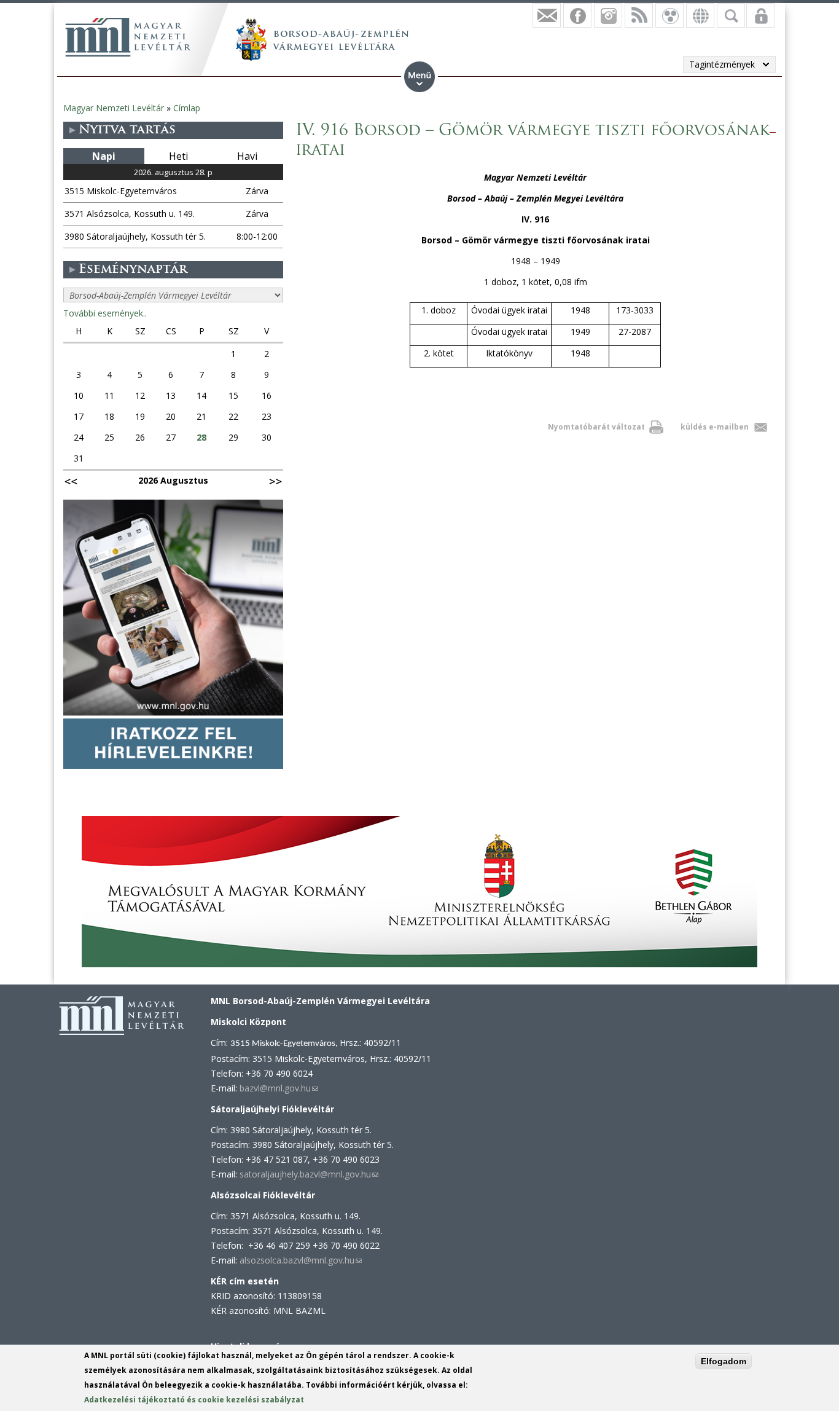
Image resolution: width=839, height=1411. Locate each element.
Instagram (608, 15)
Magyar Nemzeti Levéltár (113, 108)
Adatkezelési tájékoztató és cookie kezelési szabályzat (194, 1399)
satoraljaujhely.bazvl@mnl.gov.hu (309, 1174)
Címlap (186, 108)
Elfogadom (723, 1361)
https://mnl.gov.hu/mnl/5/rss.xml (639, 15)
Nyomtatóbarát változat (596, 427)
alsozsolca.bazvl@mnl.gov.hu (301, 1260)
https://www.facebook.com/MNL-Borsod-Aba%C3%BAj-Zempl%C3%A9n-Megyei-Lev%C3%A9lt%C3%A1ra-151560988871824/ (577, 15)
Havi (247, 156)
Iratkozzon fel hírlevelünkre (547, 15)
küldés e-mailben (715, 427)
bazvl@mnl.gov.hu (279, 1088)
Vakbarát (669, 15)
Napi (103, 156)
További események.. (105, 313)
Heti (178, 156)
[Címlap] (127, 36)
